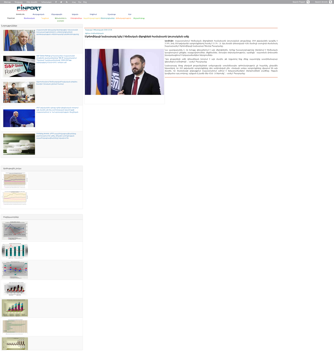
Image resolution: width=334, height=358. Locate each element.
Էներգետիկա (76, 18)
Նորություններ (9, 25)
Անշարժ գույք (139, 18)
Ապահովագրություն (92, 18)
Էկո (129, 14)
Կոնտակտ (46, 2)
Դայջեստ (45, 18)
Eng (85, 2)
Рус (79, 2)
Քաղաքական (38, 14)
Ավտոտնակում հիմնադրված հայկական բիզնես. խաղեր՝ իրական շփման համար (57, 82)
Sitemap (7, 2)
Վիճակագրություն (123, 18)
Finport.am (11, 18)
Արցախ (75, 14)
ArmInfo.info (20, 14)
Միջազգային (56, 14)
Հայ (74, 2)
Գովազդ (19, 2)
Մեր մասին (31, 2)
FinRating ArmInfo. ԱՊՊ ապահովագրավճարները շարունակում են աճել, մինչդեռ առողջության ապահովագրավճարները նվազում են (56, 135)
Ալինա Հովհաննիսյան (94, 33)
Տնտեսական (29, 18)
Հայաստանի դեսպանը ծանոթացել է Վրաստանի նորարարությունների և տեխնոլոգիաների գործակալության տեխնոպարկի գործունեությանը (57, 32)
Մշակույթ (112, 14)
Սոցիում (93, 14)
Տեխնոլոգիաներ (108, 18)
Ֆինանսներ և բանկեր (61, 19)
